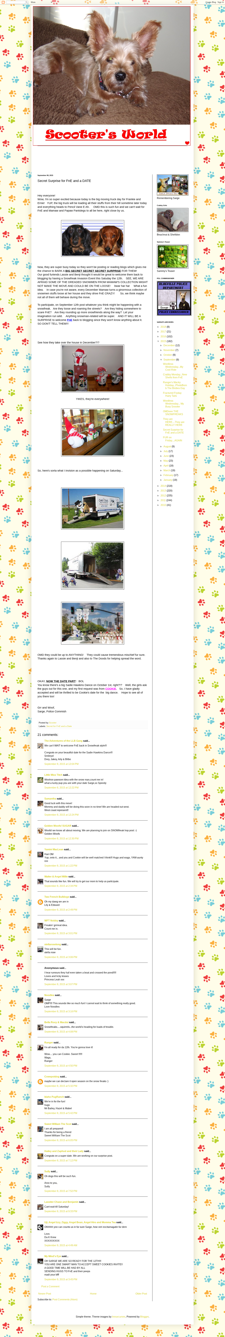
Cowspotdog (51, 1076)
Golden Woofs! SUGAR (57, 826)
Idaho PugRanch (54, 1097)
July (166, 451)
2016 (164, 336)
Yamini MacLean (53, 849)
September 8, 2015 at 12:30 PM (61, 838)
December (169, 345)
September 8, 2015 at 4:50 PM (60, 1065)
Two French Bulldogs (56, 897)
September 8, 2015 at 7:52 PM (60, 1191)
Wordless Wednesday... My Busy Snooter (173, 403)
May (166, 460)
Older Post (141, 1293)
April (166, 465)
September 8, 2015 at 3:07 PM (60, 984)
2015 (164, 341)
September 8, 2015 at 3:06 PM (60, 957)
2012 (164, 495)
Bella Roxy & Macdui (56, 1022)
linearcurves (118, 1316)
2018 (164, 327)
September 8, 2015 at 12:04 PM (61, 764)
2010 (164, 505)
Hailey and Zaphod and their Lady (64, 1151)
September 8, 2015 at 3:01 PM (60, 933)
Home (93, 1293)
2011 (163, 500)
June (166, 456)
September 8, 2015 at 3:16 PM (60, 1011)
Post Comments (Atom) (64, 1299)
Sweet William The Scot (57, 1124)
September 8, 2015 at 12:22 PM (61, 787)
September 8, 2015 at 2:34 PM (60, 886)
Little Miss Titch (53, 775)
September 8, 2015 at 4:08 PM (60, 1031)
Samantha (50, 798)
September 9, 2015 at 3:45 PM (60, 1279)
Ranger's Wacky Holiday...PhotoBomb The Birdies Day (175, 385)
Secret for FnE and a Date (59, 726)
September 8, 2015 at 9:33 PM (60, 1211)
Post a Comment (50, 1286)
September (169, 359)
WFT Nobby (51, 920)
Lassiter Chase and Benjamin (61, 1202)
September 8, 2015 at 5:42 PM (60, 1113)
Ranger (48, 1042)
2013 (164, 490)
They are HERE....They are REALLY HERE (173, 422)
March (167, 470)
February (168, 475)
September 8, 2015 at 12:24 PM (61, 814)
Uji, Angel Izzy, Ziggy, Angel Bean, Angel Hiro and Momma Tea (80, 1222)
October (168, 355)
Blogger (144, 1316)
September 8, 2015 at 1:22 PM (60, 865)
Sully (47, 1171)
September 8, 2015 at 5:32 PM (60, 1086)
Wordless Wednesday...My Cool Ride (173, 367)
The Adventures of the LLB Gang (63, 741)
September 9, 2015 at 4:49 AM (60, 1245)
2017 (164, 331)
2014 (164, 486)
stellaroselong (52, 944)
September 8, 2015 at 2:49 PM (60, 909)
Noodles (49, 995)
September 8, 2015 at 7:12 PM (60, 1160)
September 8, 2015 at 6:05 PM (60, 1140)
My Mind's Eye (52, 1256)
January (168, 480)
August (167, 446)
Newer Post (44, 1293)
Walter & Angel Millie (56, 876)
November (169, 350)
